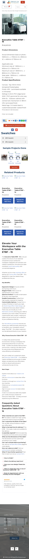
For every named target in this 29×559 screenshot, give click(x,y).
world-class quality (13, 266)
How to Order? (8, 458)
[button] (4, 2)
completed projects (16, 385)
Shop (6, 10)
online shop (5, 450)
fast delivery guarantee (11, 323)
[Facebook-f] (12, 548)
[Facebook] (12, 130)
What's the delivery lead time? (13, 461)
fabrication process (7, 311)
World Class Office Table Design (13, 306)
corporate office (20, 272)
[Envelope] (16, 130)
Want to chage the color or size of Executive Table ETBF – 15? (14, 469)
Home (3, 10)
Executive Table (11, 10)
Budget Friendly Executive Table (22, 10)
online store (10, 377)
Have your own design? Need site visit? (14, 465)
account (13, 389)
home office (13, 274)
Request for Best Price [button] (7, 200)
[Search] (25, 7)
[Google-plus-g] (16, 548)
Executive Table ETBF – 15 (12, 357)
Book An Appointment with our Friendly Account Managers (13, 473)
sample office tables (16, 444)
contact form (20, 381)
